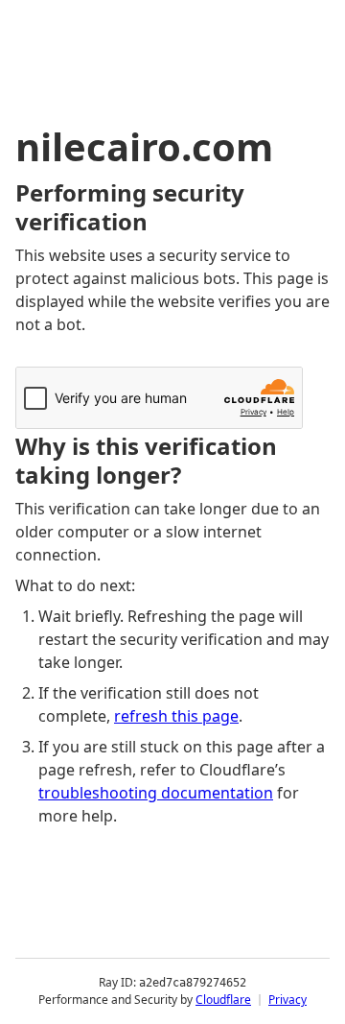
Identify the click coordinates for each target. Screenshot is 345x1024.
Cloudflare (223, 999)
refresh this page (176, 715)
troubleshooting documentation (155, 792)
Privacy (287, 999)
